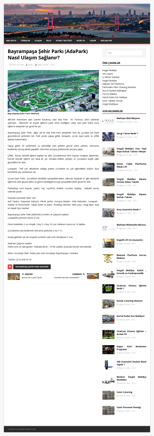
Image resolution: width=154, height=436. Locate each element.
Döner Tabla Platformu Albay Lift (131, 165)
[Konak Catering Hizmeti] (108, 306)
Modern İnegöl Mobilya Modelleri (131, 378)
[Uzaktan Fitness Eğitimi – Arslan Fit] (108, 337)
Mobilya (81, 40)
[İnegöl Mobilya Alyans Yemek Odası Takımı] (108, 185)
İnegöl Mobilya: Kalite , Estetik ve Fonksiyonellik (131, 271)
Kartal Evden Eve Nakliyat (114, 97)
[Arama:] (124, 52)
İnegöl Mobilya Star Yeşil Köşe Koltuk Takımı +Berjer (131, 150)
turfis (30, 64)
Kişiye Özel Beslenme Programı (131, 348)
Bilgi (48, 40)
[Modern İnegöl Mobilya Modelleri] (108, 382)
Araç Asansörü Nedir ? (129, 209)
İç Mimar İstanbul (110, 77)
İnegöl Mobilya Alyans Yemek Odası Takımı (131, 180)
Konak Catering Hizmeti (130, 300)
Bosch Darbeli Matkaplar (114, 90)
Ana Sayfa (11, 40)
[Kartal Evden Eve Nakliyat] (108, 322)
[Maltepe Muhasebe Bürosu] (108, 230)
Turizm (45, 64)
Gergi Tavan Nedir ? (127, 133)
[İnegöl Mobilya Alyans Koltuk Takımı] (108, 200)
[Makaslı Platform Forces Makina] (108, 261)
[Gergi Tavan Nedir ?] (108, 139)
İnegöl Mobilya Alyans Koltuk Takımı (131, 195)
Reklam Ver (106, 40)
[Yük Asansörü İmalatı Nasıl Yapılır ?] (108, 367)
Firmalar (25, 40)
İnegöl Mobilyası (110, 104)
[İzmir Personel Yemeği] (108, 413)
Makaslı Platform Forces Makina (131, 256)
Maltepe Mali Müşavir (128, 118)
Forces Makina (109, 94)
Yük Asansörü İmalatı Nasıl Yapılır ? (131, 363)
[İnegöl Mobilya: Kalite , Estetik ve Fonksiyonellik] (108, 276)
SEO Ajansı (107, 73)
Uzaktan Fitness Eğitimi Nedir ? (131, 287)
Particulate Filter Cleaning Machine (119, 87)
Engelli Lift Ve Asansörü (130, 239)
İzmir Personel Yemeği (129, 407)
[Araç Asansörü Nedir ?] (108, 215)
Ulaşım (38, 40)
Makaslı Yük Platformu (113, 83)
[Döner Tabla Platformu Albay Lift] (108, 169)
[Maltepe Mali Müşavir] (108, 124)
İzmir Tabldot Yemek (112, 100)
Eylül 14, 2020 (18, 64)
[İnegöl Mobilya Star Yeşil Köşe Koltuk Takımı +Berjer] (108, 154)
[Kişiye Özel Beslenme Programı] (108, 352)
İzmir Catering (124, 392)
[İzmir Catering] (108, 398)
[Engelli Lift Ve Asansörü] (108, 246)
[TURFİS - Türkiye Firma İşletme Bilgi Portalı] (77, 36)
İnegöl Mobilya (109, 70)
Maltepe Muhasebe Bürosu (131, 224)
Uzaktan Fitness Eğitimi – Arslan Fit (131, 332)
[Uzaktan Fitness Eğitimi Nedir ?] (108, 291)
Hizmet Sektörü (64, 40)
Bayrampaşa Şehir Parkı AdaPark (31, 266)
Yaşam (93, 40)
